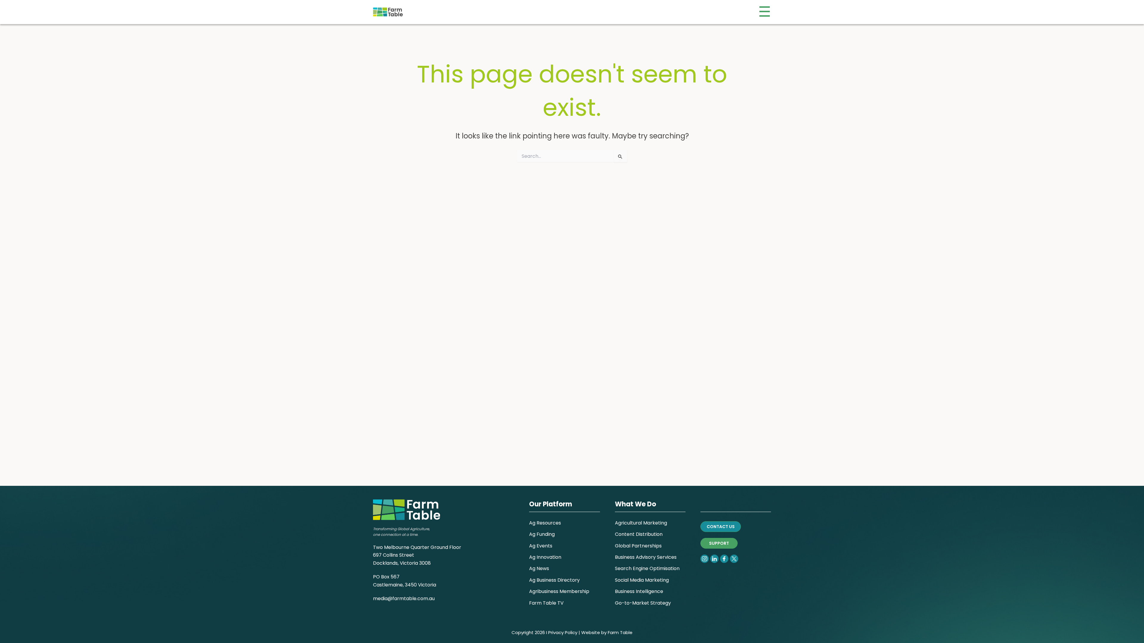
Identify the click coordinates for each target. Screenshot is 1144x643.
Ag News (539, 568)
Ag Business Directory (554, 580)
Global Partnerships (638, 545)
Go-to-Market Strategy (643, 603)
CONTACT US (721, 527)
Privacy (556, 632)
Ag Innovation (545, 557)
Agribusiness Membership (559, 591)
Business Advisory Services (646, 557)
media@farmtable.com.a (402, 598)
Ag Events (540, 545)
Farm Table (620, 632)
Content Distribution (639, 534)
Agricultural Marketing (641, 522)
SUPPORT (719, 543)
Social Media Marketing (642, 580)
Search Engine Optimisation (647, 568)
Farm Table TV (546, 603)
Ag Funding (542, 534)
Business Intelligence (639, 591)
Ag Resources (545, 522)
